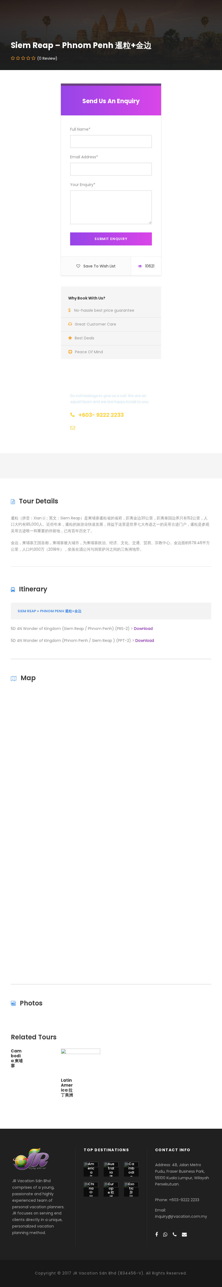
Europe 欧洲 (111, 1190)
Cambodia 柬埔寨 (17, 1058)
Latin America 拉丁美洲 (67, 1087)
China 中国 (91, 1190)
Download (143, 628)
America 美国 (91, 1172)
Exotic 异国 (131, 1190)
